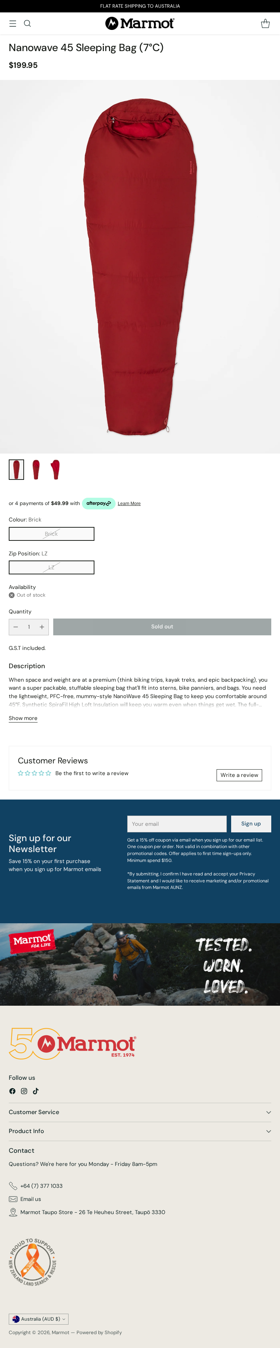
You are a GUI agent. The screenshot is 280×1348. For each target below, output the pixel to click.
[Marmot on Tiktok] (35, 1092)
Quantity (20, 611)
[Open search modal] (27, 23)
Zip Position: (28, 553)
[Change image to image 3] (55, 469)
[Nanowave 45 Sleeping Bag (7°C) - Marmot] (140, 267)
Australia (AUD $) (40, 1319)
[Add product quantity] (41, 627)
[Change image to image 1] (16, 469)
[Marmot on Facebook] (12, 1092)
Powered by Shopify (99, 1332)
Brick (51, 534)
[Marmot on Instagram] (24, 1092)
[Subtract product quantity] (15, 627)
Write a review (239, 775)
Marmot (60, 1332)
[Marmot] (140, 23)
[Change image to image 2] (36, 469)
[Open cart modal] (265, 23)
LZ (51, 567)
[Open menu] (12, 23)
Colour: (25, 519)
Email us (30, 1199)
